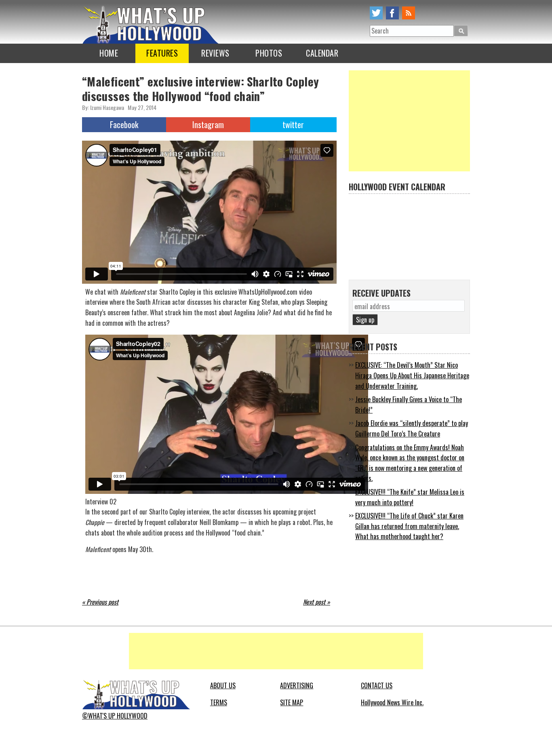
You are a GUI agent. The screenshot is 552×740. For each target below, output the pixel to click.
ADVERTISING (296, 685)
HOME (108, 53)
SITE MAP (291, 702)
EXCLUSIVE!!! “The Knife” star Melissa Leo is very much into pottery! (409, 497)
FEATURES (162, 53)
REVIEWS (215, 53)
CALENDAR (322, 53)
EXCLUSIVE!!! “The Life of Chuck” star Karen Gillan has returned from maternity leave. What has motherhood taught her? (409, 526)
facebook (392, 12)
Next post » (316, 602)
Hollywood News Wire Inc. (392, 702)
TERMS (218, 702)
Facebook (124, 124)
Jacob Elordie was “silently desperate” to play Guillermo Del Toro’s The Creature (411, 428)
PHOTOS (268, 53)
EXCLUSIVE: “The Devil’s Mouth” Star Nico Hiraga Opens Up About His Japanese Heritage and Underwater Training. (412, 375)
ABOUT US (223, 685)
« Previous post (100, 602)
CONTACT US (376, 685)
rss (408, 12)
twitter (376, 12)
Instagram (208, 124)
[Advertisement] (409, 120)
